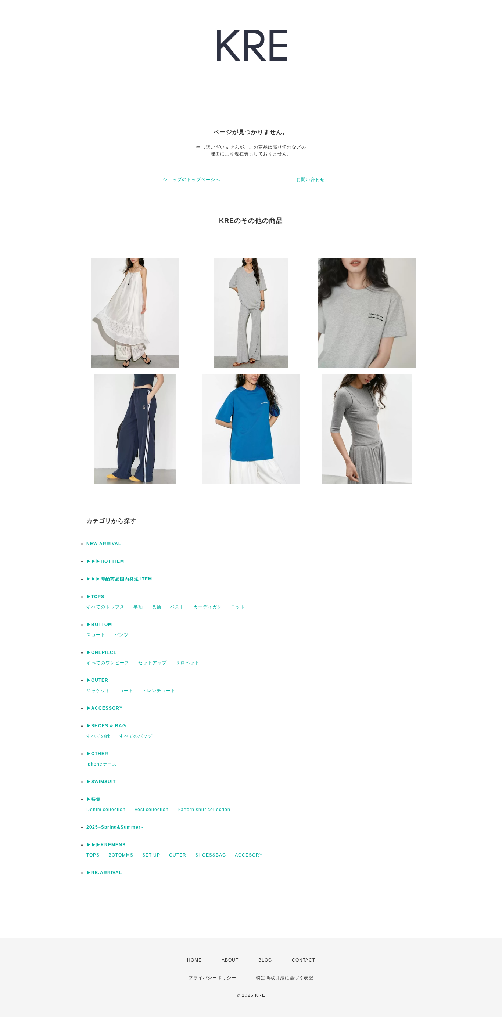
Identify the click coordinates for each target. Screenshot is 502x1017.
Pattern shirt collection (204, 809)
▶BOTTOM (99, 624)
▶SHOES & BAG (106, 725)
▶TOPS (95, 596)
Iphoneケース (101, 764)
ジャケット (98, 690)
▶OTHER (97, 753)
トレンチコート (159, 690)
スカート (95, 634)
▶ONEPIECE (101, 652)
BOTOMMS (120, 855)
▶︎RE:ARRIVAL (104, 872)
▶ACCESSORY (104, 708)
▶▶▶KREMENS (106, 844)
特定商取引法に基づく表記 (284, 977)
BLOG (265, 960)
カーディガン (207, 606)
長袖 (156, 606)
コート (126, 690)
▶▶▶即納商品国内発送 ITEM (119, 579)
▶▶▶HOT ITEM (105, 561)
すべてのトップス (105, 606)
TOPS (93, 855)
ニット (238, 606)
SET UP (151, 855)
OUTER (177, 855)
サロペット (188, 662)
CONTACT (303, 960)
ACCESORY (249, 855)
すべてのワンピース (107, 662)
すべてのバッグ (136, 736)
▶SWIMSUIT (101, 781)
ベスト (177, 606)
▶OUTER (97, 680)
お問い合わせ (310, 179)
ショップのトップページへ (191, 179)
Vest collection (152, 809)
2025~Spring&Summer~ (115, 827)
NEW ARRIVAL (103, 543)
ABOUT (230, 960)
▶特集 (93, 799)
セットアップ (152, 662)
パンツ (121, 634)
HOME (194, 960)
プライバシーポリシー (212, 977)
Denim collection (106, 809)
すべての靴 (98, 736)
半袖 (138, 606)
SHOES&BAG (210, 855)
